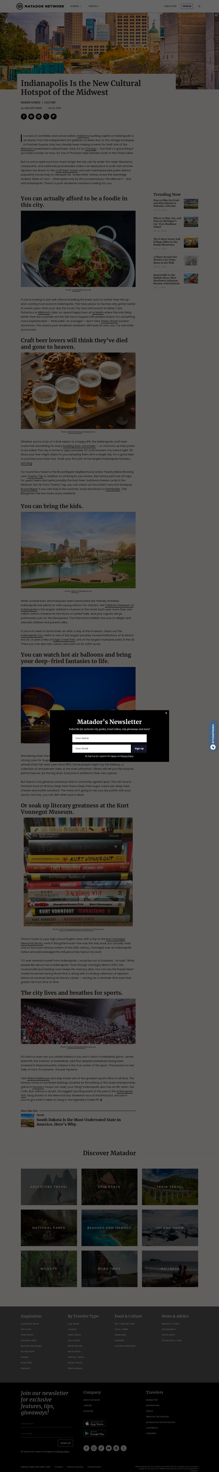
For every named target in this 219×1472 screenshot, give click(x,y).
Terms (114, 756)
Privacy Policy (127, 756)
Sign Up (139, 748)
